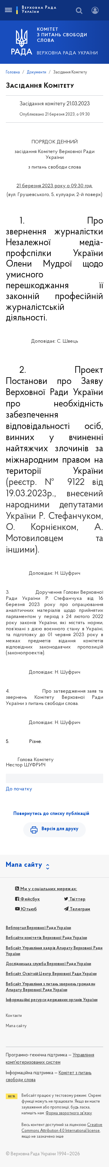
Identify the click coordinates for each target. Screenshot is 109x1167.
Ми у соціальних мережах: (48, 889)
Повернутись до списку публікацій (51, 813)
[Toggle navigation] (8, 10)
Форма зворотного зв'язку (69, 1113)
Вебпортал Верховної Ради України (38, 928)
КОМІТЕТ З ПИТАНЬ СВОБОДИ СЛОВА (62, 35)
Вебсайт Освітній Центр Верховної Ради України (51, 974)
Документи (36, 72)
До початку (19, 789)
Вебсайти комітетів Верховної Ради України (46, 938)
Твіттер (77, 899)
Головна (13, 72)
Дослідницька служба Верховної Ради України (48, 964)
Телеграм (79, 909)
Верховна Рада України (67, 53)
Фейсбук (29, 899)
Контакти (14, 1016)
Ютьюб (28, 909)
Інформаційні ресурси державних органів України (51, 1000)
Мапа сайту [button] (24, 865)
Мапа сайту (16, 1026)
